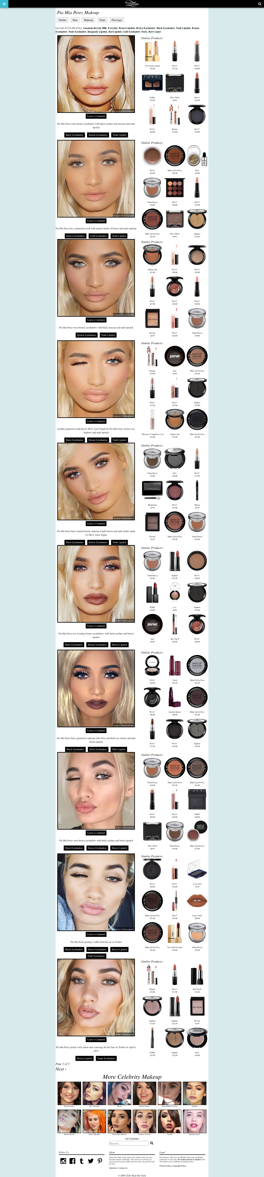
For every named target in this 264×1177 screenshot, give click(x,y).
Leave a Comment (96, 116)
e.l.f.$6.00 (175, 608)
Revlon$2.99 (152, 334)
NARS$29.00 (197, 815)
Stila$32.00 (197, 171)
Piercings (117, 20)
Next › (61, 1069)
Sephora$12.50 (175, 577)
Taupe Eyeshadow (106, 1058)
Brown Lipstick (127, 28)
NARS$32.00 (152, 608)
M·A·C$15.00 (174, 404)
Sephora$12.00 (197, 235)
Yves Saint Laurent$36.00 (152, 67)
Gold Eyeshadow (131, 31)
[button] (4, 4)
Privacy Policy (165, 1166)
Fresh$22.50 (174, 681)
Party (144, 31)
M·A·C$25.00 (174, 917)
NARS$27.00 (152, 1054)
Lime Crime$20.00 (197, 917)
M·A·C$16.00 (197, 130)
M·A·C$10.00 (174, 885)
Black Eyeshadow (166, 28)
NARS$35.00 (152, 99)
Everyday (113, 28)
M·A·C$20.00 (197, 67)
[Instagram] (63, 1165)
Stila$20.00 (174, 474)
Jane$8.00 (175, 372)
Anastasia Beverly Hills (95, 28)
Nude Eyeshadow (77, 31)
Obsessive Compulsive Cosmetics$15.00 (155, 435)
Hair (75, 20)
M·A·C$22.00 (152, 171)
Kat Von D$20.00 (175, 640)
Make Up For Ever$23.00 (197, 847)
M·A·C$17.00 (174, 67)
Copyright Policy (179, 1166)
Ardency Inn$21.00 (152, 271)
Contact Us (122, 1168)
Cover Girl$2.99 (197, 885)
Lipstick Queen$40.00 (175, 713)
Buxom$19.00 (175, 130)
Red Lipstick (115, 31)
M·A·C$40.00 (174, 203)
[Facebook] (72, 1165)
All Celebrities (132, 1138)
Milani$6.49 (197, 506)
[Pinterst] (100, 1165)
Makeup (88, 20)
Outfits (62, 20)
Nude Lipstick (183, 28)
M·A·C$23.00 (197, 99)
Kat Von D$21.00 (197, 990)
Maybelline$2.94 (152, 506)
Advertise (113, 1168)
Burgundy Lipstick (97, 31)
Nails (102, 20)
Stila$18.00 (197, 1054)
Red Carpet (154, 31)
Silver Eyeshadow (98, 749)
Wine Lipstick (119, 749)
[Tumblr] (81, 1165)
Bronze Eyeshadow (98, 135)
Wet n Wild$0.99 (174, 99)
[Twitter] (90, 1165)
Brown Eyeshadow (145, 28)
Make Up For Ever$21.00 (175, 171)
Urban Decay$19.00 (152, 203)
